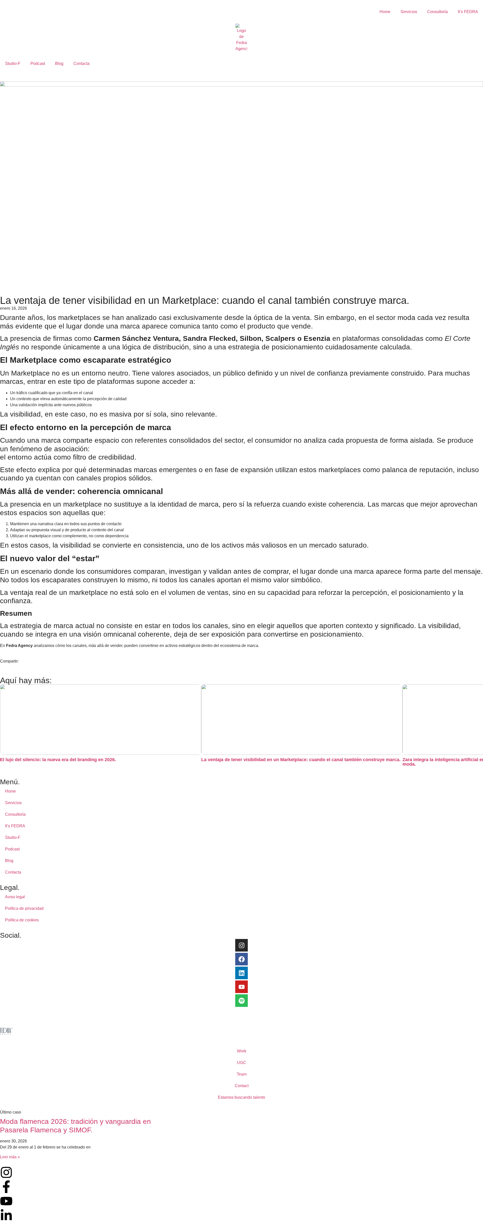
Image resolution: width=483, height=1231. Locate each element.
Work (241, 1051)
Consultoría (437, 12)
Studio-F (12, 63)
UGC (241, 1062)
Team (242, 1074)
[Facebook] (241, 959)
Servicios (408, 12)
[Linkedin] (241, 973)
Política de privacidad (24, 908)
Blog (59, 63)
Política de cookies (22, 920)
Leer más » (10, 1157)
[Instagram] (241, 945)
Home (385, 12)
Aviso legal (15, 897)
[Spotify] (241, 1000)
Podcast (37, 63)
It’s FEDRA (468, 12)
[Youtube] (241, 986)
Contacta (81, 63)
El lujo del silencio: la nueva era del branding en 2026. (58, 759)
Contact (242, 1086)
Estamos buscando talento (241, 1097)
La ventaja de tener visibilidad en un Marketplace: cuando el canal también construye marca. (300, 759)
